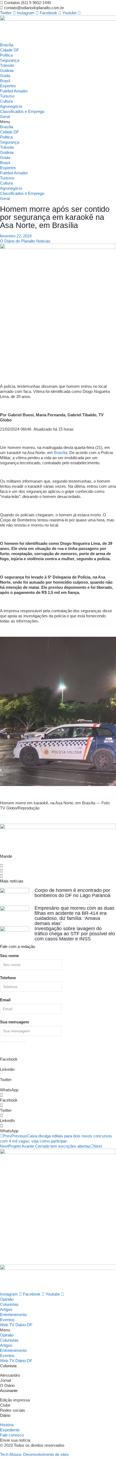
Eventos (7, 1319)
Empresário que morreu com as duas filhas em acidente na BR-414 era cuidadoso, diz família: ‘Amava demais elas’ (74, 915)
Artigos (6, 1309)
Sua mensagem (14, 1022)
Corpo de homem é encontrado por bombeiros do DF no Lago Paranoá (72, 893)
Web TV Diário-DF (16, 1324)
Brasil (5, 80)
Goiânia (6, 70)
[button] (58, 121)
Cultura (6, 101)
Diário (5, 1415)
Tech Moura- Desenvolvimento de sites (34, 1454)
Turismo (7, 96)
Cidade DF (9, 50)
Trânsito (7, 65)
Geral (5, 116)
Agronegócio (11, 106)
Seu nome (9, 955)
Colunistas (9, 1304)
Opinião (6, 1299)
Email (5, 1000)
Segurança (9, 60)
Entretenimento (13, 1314)
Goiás (5, 75)
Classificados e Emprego (22, 111)
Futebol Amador (14, 91)
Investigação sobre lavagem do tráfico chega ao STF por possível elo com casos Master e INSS (75, 933)
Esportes (8, 86)
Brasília (6, 45)
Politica (6, 55)
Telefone (8, 977)
